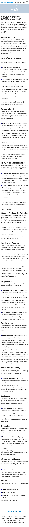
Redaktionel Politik (8, 522)
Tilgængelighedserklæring (9, 520)
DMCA (15, 516)
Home (12, 5)
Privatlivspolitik (22, 516)
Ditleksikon (7, 2)
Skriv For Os (9, 518)
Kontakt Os (9, 516)
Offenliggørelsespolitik (19, 518)
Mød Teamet (21, 520)
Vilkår (17, 5)
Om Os (3, 516)
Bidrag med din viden (19, 522)
